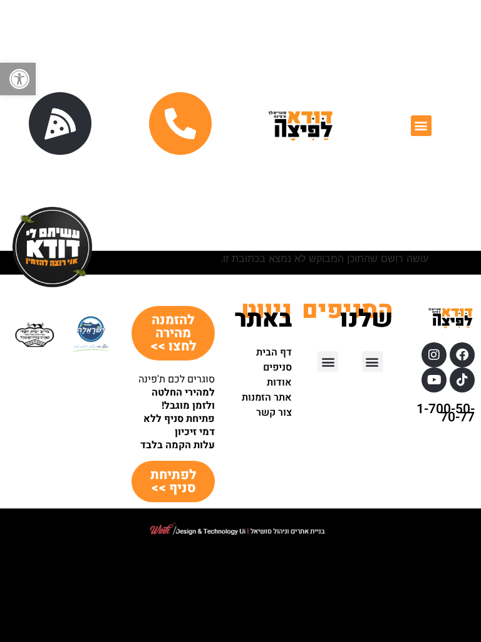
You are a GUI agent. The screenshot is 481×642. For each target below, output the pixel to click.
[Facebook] (462, 354)
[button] (18, 79)
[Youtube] (434, 379)
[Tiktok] (462, 379)
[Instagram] (434, 354)
